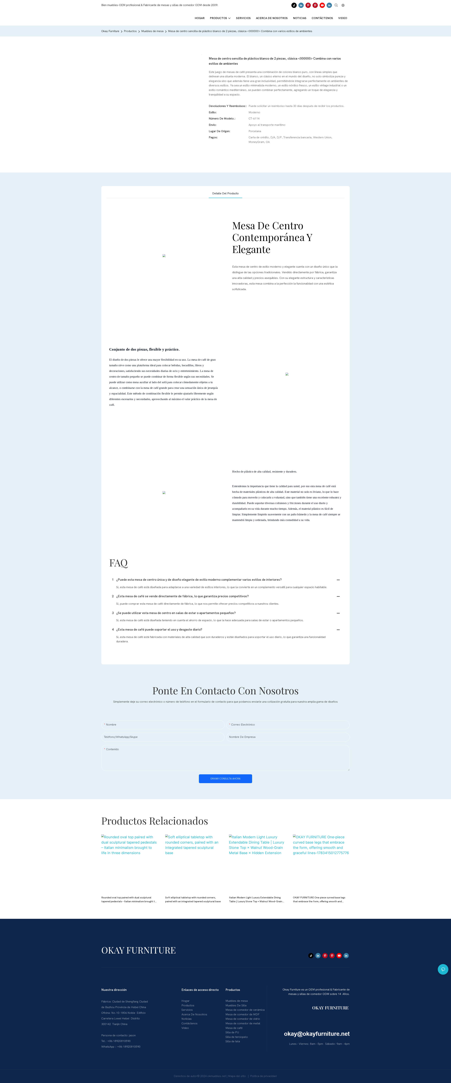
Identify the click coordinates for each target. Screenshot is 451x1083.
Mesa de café (234, 1028)
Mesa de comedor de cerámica (245, 1009)
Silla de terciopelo (237, 1037)
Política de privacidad (263, 1076)
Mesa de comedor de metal (243, 1023)
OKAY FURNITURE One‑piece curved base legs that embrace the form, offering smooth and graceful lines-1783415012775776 (319, 900)
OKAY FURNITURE (331, 1007)
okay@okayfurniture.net (317, 1033)
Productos (130, 31)
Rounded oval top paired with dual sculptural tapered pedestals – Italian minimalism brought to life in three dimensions (128, 900)
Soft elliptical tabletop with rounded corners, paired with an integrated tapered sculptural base (193, 899)
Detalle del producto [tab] (225, 193)
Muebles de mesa (152, 31)
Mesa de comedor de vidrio (243, 1018)
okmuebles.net (217, 1076)
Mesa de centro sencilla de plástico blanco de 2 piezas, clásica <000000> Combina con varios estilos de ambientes (240, 31)
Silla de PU (232, 1032)
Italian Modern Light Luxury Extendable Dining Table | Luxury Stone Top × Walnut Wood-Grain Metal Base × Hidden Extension (255, 900)
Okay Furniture (110, 31)
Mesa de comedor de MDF (243, 1014)
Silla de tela (233, 1041)
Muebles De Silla (236, 1005)
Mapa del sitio (237, 1076)
